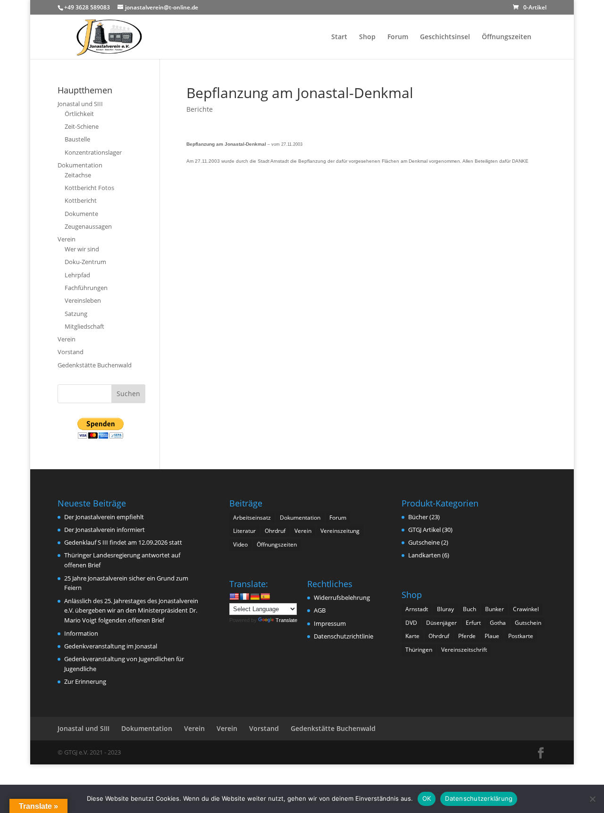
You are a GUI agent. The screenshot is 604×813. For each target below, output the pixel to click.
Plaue (492, 636)
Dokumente (81, 213)
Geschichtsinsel (445, 37)
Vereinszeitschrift (464, 650)
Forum (397, 37)
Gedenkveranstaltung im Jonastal (110, 646)
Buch (469, 609)
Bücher (418, 517)
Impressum (330, 623)
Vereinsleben (83, 300)
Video (240, 544)
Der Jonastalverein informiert (104, 529)
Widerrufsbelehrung (342, 597)
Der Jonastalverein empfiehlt (104, 517)
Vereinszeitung (340, 531)
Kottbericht (81, 200)
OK (426, 798)
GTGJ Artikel (424, 529)
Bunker (494, 609)
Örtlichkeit (79, 113)
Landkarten (424, 555)
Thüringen (418, 650)
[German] (255, 596)
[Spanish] (265, 596)
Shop (367, 37)
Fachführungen (86, 287)
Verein (67, 239)
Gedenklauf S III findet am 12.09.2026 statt (123, 542)
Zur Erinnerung (85, 681)
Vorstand (71, 352)
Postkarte (520, 636)
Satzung (76, 313)
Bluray (445, 609)
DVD (411, 623)
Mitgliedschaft (84, 326)
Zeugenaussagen (88, 226)
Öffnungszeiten (506, 37)
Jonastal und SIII (80, 104)
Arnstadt (416, 609)
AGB (320, 610)
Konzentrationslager (93, 152)
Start (339, 37)
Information (81, 633)
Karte (412, 636)
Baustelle (77, 139)
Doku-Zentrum (85, 261)
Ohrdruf (275, 531)
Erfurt (473, 623)
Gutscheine (424, 542)
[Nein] (592, 799)
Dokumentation (80, 165)
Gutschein (528, 623)
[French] (244, 596)
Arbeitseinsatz (252, 518)
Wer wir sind (82, 249)
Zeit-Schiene (82, 126)
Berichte (199, 109)
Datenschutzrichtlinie (343, 636)
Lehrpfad (77, 275)
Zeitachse (78, 175)
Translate (286, 620)
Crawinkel (526, 609)
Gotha (498, 623)
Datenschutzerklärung (478, 798)
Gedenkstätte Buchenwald (95, 365)
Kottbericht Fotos (89, 187)
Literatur (244, 531)
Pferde (467, 636)
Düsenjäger (441, 623)
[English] (234, 596)
